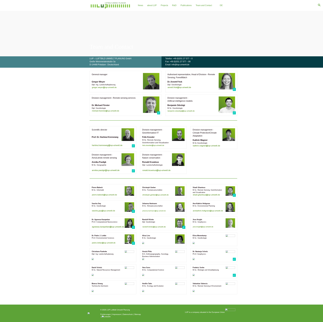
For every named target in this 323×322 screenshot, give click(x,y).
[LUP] (110, 5)
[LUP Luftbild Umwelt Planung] (89, 313)
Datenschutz (128, 314)
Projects (164, 5)
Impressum (116, 314)
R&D (174, 5)
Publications (186, 5)
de (221, 5)
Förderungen (105, 314)
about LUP (152, 5)
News (140, 5)
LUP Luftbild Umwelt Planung (118, 310)
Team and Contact (204, 5)
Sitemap (137, 314)
